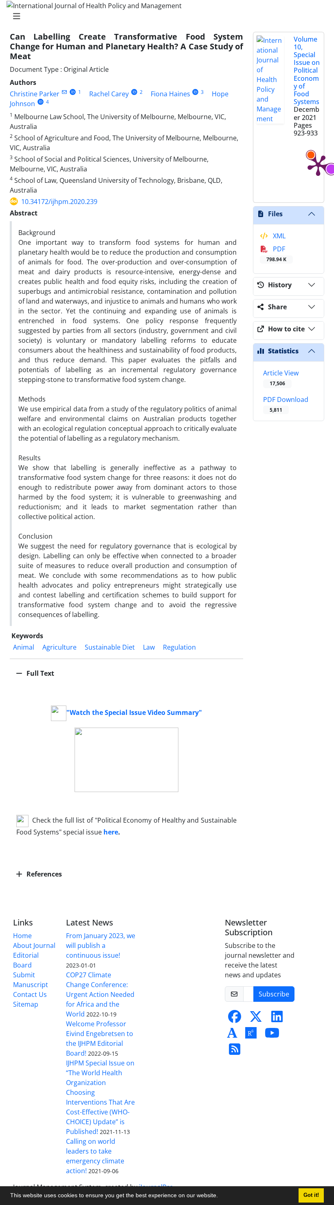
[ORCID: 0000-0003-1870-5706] (73, 92)
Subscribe (274, 994)
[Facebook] (234, 1018)
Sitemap (25, 1004)
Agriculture (59, 647)
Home (22, 935)
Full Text (39, 673)
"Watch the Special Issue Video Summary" (134, 712)
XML (278, 235)
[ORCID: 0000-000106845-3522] (196, 92)
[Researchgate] (251, 1035)
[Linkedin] (277, 1018)
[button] (221, 1196)
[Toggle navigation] (165, 16)
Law (149, 647)
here (110, 832)
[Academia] (232, 1035)
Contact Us (30, 994)
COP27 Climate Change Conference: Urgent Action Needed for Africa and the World (100, 994)
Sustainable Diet (110, 647)
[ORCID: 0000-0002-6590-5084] (40, 101)
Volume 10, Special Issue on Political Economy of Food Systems (307, 71)
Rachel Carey (109, 93)
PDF (276, 253)
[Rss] (234, 1051)
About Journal (34, 945)
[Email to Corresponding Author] (64, 92)
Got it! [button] (311, 1195)
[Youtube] (272, 1035)
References (43, 874)
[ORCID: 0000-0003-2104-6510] (134, 92)
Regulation (179, 647)
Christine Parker (34, 93)
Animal (23, 647)
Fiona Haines (170, 93)
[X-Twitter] (256, 1018)
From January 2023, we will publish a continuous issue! (100, 945)
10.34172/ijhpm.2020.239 (59, 201)
